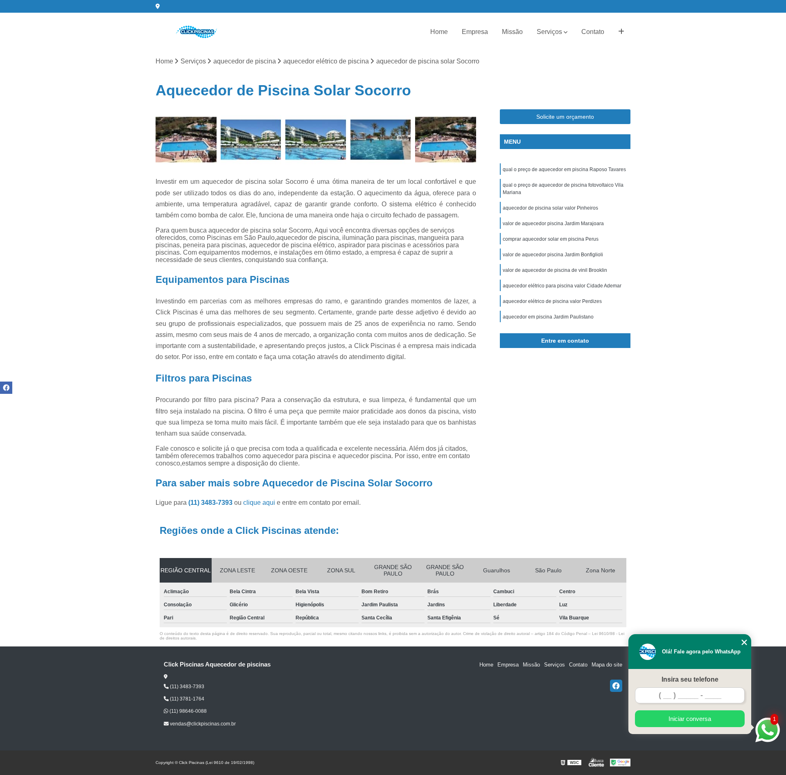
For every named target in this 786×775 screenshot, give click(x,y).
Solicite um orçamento (565, 116)
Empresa (475, 31)
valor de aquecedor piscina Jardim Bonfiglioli (553, 255)
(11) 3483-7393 (211, 502)
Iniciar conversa (690, 718)
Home (439, 31)
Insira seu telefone (690, 679)
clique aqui (259, 502)
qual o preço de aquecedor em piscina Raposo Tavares (564, 169)
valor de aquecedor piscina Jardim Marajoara (553, 223)
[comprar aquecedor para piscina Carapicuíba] (186, 139)
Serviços (549, 31)
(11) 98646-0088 (187, 711)
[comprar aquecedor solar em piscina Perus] (315, 139)
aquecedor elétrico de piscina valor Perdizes (552, 301)
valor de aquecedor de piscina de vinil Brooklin (555, 270)
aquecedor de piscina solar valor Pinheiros (550, 208)
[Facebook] (616, 686)
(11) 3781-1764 (186, 699)
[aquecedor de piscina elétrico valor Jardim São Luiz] (380, 139)
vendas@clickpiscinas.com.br (202, 724)
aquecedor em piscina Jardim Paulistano (548, 317)
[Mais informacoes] (621, 32)
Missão (512, 31)
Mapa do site (607, 665)
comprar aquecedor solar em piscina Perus (551, 239)
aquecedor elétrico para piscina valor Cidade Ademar (562, 286)
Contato (592, 31)
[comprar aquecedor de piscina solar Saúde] (445, 139)
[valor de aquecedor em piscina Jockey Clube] (251, 139)
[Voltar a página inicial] (196, 32)
